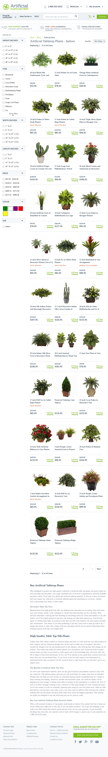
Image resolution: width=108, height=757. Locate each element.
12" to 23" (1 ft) (11, 50)
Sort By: (88, 41)
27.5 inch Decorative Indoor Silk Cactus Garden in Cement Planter (66, 309)
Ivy (6, 110)
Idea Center (25, 16)
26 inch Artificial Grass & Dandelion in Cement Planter (40, 215)
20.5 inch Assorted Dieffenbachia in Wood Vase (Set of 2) (66, 356)
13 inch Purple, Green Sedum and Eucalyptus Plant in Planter (91, 496)
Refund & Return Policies (59, 733)
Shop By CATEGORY (7, 16)
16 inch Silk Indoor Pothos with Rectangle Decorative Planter (40, 309)
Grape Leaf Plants (12, 102)
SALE (36, 16)
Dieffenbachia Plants (13, 91)
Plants (39, 37)
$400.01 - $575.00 (12, 191)
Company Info (32, 733)
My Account (95, 6)
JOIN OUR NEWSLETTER (87, 735)
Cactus (7, 79)
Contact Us (54, 736)
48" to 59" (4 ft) (11, 62)
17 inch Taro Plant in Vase (89, 353)
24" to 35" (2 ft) (11, 54)
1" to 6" (8, 126)
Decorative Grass (11, 87)
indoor (7, 227)
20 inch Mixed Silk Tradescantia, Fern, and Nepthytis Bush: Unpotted (40, 75)
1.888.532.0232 (55, 6)
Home (32, 37)
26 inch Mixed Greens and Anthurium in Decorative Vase (89, 168)
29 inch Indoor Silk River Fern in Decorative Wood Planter (40, 356)
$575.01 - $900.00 (12, 195)
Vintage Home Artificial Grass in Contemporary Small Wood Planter (88, 75)
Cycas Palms (10, 83)
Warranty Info (8, 736)
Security (40, 748)
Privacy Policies (32, 748)
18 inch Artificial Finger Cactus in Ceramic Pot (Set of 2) (41, 168)
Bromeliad (9, 75)
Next (99, 569)
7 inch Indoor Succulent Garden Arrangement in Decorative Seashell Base (39, 496)
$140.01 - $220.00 (12, 183)
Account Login (8, 730)
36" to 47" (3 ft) (11, 58)
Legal (24, 748)
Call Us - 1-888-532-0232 (59, 730)
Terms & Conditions (10, 739)
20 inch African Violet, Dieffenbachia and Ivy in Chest (89, 309)
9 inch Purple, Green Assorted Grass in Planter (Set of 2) (65, 449)
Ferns (7, 98)
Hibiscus (8, 106)
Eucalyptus (9, 95)
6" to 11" (8, 46)
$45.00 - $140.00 (11, 179)
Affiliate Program (32, 736)
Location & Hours (56, 739)
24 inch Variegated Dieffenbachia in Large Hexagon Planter (64, 215)
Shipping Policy (8, 733)
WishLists (74, 6)
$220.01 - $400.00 (12, 187)
